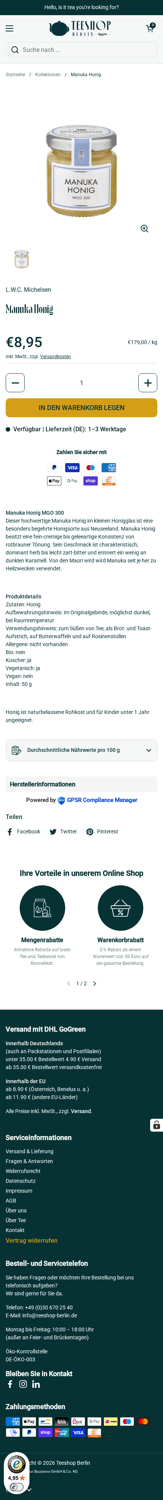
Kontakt (15, 1230)
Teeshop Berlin (73, 1463)
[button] (149, 28)
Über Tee (16, 1220)
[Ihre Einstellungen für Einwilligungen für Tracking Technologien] (156, 1125)
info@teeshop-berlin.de (49, 1315)
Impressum (19, 1191)
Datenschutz (21, 1181)
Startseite (15, 74)
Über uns (16, 1210)
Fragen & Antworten (29, 1161)
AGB (11, 1201)
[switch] (17, 1487)
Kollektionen (48, 74)
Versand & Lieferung (29, 1151)
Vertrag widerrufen (32, 1240)
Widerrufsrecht (23, 1171)
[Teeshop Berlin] (79, 28)
